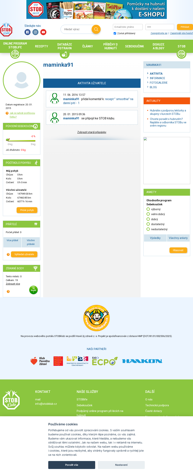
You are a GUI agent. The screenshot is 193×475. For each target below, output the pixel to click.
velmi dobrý (158, 214)
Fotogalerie (159, 82)
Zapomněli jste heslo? (181, 33)
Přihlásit (185, 27)
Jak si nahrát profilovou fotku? (22, 115)
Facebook (28, 32)
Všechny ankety (178, 237)
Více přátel (12, 240)
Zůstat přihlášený (126, 33)
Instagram (35, 32)
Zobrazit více (13, 283)
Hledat (96, 29)
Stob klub (6, 29)
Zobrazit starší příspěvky (91, 132)
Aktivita (156, 73)
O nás (148, 399)
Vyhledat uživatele (24, 254)
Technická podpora (157, 405)
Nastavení (121, 464)
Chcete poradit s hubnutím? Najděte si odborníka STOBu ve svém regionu (168, 122)
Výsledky (155, 237)
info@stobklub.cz (46, 403)
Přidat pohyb (27, 210)
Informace (157, 78)
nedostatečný (159, 229)
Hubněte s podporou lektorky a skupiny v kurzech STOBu (168, 112)
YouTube (43, 32)
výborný (156, 209)
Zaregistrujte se (159, 33)
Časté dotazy (153, 411)
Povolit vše (71, 464)
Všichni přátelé (31, 242)
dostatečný (158, 224)
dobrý (154, 219)
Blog (153, 87)
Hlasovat (178, 250)
